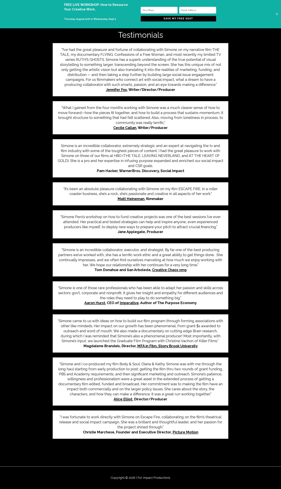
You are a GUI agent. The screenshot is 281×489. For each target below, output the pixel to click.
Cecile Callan (124, 128)
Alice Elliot (123, 399)
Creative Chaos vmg (169, 270)
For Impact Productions (154, 477)
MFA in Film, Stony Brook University (167, 346)
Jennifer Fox (116, 89)
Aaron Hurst (94, 303)
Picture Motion (185, 432)
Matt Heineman (131, 199)
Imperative (129, 303)
